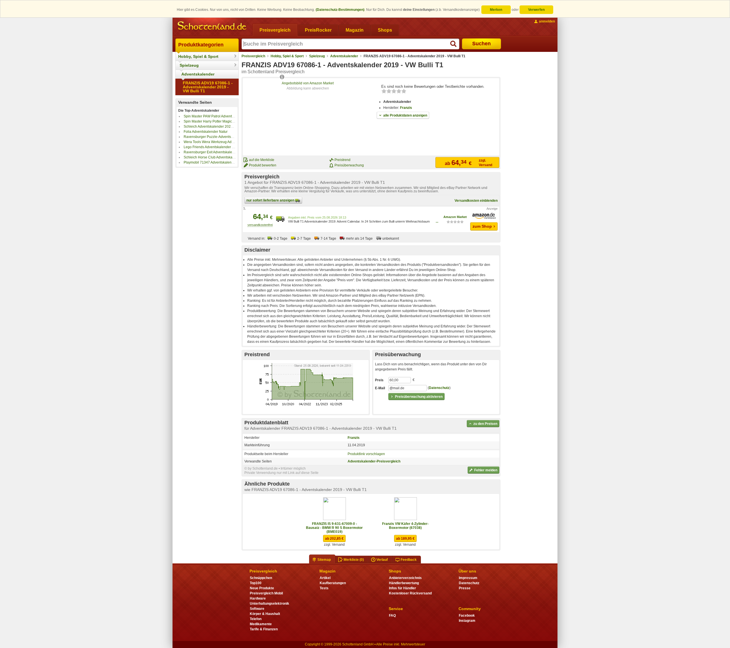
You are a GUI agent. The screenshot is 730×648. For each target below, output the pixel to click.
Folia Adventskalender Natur (206, 132)
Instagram (467, 621)
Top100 (255, 583)
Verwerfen (536, 10)
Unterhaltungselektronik (269, 604)
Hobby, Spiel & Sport (198, 56)
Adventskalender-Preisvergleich (374, 461)
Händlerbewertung (404, 583)
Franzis (406, 108)
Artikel (325, 578)
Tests (324, 588)
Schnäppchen (261, 578)
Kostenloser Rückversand (410, 593)
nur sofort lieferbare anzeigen (270, 200)
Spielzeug (189, 65)
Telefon (255, 619)
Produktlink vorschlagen (366, 454)
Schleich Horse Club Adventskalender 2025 (217, 157)
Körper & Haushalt (265, 614)
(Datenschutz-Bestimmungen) (340, 10)
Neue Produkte (262, 588)
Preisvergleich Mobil (266, 593)
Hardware (258, 598)
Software (257, 609)
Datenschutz (439, 388)
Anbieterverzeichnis (405, 578)
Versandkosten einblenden (476, 201)
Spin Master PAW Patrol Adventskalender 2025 (220, 116)
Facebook (467, 616)
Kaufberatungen (333, 583)
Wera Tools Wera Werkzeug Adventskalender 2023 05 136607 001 (235, 142)
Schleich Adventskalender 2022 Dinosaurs (217, 127)
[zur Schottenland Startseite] (212, 26)
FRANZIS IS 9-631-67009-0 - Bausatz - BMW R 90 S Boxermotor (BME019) (334, 528)
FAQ (392, 616)
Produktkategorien (201, 45)
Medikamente (261, 624)
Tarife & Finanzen (264, 629)
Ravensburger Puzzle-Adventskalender (214, 137)
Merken (496, 10)
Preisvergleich (253, 56)
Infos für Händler (402, 588)
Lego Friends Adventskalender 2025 (212, 147)
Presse (465, 588)
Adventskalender (197, 74)
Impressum (468, 578)
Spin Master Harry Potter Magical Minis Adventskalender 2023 (231, 121)
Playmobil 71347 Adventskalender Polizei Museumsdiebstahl (231, 162)
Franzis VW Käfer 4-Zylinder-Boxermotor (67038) (405, 526)
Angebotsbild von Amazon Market (308, 83)
